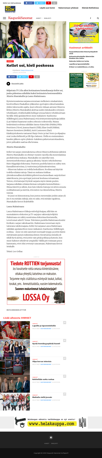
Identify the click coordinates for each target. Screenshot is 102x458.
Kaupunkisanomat (27, 70)
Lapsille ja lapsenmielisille (79, 64)
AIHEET (38, 18)
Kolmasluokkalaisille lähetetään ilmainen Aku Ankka (81, 57)
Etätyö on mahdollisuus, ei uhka (81, 67)
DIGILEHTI (47, 18)
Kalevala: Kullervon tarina (79, 61)
